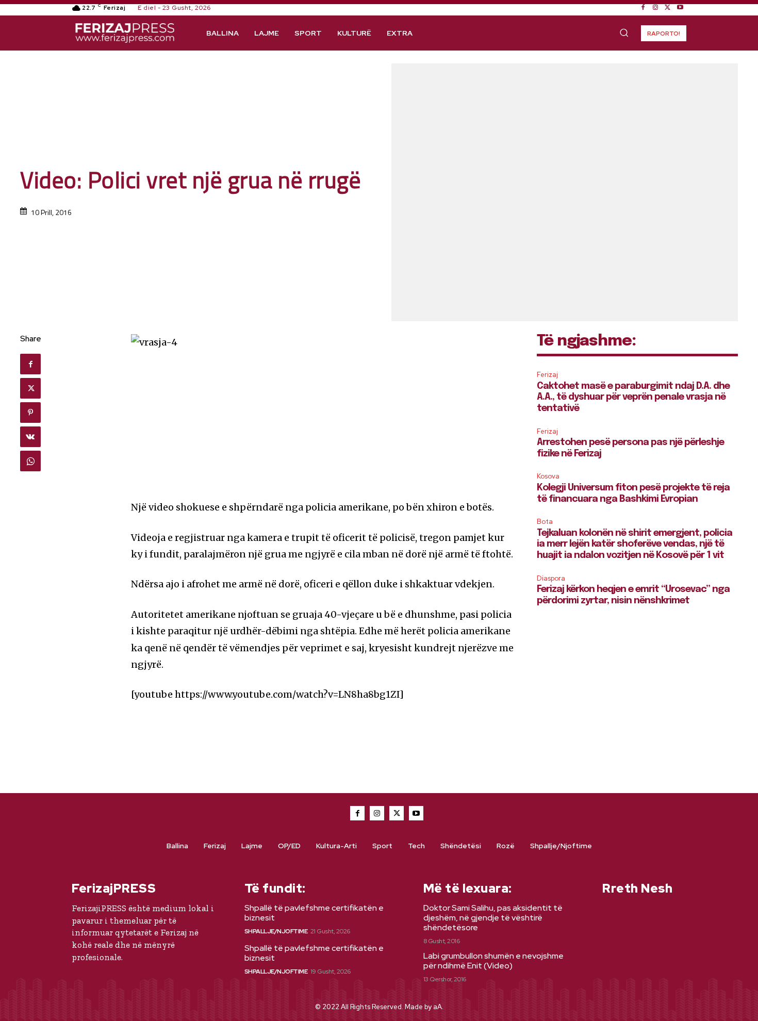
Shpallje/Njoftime (276, 931)
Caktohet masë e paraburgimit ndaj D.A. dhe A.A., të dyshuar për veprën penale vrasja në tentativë (633, 397)
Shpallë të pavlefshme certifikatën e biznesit (314, 912)
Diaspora (551, 578)
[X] (668, 8)
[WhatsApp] (30, 461)
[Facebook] (643, 8)
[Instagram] (655, 8)
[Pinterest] (30, 412)
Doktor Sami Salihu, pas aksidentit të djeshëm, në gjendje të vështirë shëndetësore (493, 917)
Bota (545, 521)
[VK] (30, 436)
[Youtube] (680, 8)
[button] (624, 32)
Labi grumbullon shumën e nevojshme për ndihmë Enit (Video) (493, 960)
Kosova (548, 476)
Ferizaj (547, 374)
